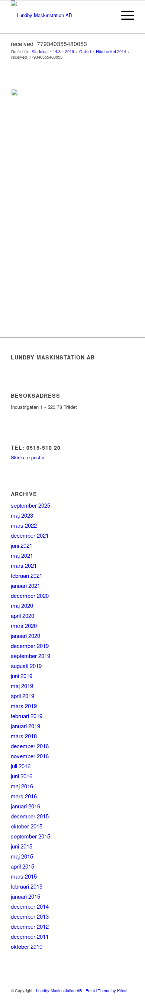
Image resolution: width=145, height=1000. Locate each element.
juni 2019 (21, 676)
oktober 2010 (26, 946)
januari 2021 (25, 585)
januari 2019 (25, 726)
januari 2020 (25, 635)
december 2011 (30, 936)
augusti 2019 (26, 666)
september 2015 (30, 836)
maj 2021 (22, 555)
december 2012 (30, 926)
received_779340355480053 (49, 43)
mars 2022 (24, 525)
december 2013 (30, 916)
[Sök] (106, 15)
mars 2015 (24, 876)
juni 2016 (21, 776)
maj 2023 (22, 515)
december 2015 (30, 816)
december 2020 (30, 595)
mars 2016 (24, 796)
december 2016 (30, 746)
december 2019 (30, 645)
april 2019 (22, 696)
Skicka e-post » (28, 457)
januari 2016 (25, 806)
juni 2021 (21, 545)
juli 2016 (20, 766)
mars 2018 (24, 736)
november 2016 (30, 756)
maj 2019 (22, 686)
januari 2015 (25, 896)
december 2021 (30, 535)
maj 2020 (22, 605)
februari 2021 (26, 575)
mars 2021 (24, 565)
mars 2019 (24, 706)
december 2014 (30, 906)
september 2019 (30, 655)
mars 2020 (24, 625)
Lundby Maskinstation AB (59, 990)
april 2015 (22, 866)
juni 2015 (21, 846)
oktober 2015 (26, 826)
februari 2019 (26, 716)
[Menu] (124, 15)
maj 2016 (22, 786)
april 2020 (22, 615)
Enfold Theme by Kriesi (106, 990)
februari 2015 (26, 886)
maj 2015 (22, 856)
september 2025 (30, 505)
